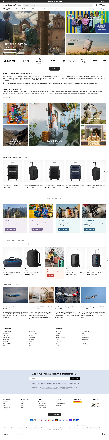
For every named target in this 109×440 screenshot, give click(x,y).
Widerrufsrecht (6, 407)
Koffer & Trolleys (23, 157)
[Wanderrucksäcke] (93, 113)
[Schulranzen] (15, 113)
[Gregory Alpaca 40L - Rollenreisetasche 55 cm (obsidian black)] (75, 258)
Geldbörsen (31, 345)
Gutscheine (58, 405)
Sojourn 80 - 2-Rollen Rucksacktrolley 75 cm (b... (33, 185)
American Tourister (60, 337)
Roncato (98, 78)
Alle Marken (54, 68)
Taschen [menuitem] (16, 9)
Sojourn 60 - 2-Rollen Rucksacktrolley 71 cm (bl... (96, 185)
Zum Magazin (16, 284)
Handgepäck (6, 333)
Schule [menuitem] (34, 9)
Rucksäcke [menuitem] (25, 9)
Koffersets (5, 345)
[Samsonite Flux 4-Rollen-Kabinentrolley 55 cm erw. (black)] (54, 171)
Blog (57, 401)
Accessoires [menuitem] (42, 9)
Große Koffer (6, 341)
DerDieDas (84, 343)
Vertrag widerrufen (54, 414)
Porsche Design (91, 78)
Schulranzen (33, 244)
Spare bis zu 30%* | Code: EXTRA (54, 1)
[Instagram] (102, 434)
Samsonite (72, 78)
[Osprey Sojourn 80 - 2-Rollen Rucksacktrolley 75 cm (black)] (33, 171)
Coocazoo (84, 345)
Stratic (57, 343)
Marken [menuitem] (52, 9)
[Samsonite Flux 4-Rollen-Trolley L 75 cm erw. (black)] (12, 171)
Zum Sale (50, 275)
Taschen (16, 244)
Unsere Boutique (42, 403)
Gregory (5, 270)
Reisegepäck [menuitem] (6, 9)
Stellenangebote (42, 405)
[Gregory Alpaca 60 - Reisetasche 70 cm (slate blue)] (12, 258)
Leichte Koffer (6, 335)
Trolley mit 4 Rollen (7, 343)
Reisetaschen (32, 331)
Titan (76, 78)
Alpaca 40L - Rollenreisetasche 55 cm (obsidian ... (75, 272)
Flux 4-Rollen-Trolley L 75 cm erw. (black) (11, 185)
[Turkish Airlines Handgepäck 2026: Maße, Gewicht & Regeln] (93, 295)
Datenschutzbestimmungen (46, 388)
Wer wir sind (41, 401)
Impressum (5, 401)
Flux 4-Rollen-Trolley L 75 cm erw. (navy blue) (75, 185)
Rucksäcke (23, 244)
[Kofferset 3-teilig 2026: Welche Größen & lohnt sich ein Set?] (41, 295)
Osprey (25, 183)
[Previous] (3, 171)
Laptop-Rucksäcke (33, 333)
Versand (22, 405)
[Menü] (101, 403)
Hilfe (22, 403)
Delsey (103, 78)
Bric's (85, 78)
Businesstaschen (33, 343)
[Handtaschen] (93, 135)
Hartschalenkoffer (7, 337)
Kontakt (22, 401)
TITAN (57, 335)
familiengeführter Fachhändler (53, 83)
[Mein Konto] (96, 5)
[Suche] (91, 5)
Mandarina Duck (86, 331)
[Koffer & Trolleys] (54, 124)
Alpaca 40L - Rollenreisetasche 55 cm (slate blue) (96, 272)
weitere (7, 80)
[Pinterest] (105, 434)
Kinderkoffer (32, 339)
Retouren (23, 407)
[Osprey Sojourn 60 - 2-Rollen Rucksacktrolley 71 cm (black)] (96, 171)
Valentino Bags (85, 337)
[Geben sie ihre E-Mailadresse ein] (75, 378)
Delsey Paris (58, 341)
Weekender (31, 348)
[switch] (98, 406)
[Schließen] (0, 439)
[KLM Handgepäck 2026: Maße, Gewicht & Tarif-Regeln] (15, 295)
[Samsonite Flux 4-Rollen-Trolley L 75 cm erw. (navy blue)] (75, 171)
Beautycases (32, 341)
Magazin (103, 9)
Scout (83, 341)
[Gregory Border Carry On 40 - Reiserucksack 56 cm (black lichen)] (33, 258)
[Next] (106, 171)
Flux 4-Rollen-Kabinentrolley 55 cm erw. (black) (54, 185)
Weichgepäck (6, 339)
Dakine (83, 335)
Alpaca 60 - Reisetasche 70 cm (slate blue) (11, 272)
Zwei (83, 333)
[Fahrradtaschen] (15, 135)
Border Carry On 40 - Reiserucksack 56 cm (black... (33, 272)
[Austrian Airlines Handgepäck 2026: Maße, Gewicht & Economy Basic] (67, 295)
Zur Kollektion (9, 51)
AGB (4, 403)
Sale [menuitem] (57, 9)
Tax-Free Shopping (60, 403)
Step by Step (85, 339)
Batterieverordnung (7, 409)
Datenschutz (6, 405)
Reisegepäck (21, 240)
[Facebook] (100, 434)
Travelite (81, 78)
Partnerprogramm (42, 407)
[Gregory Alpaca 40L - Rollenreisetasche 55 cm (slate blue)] (96, 258)
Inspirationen (95, 9)
